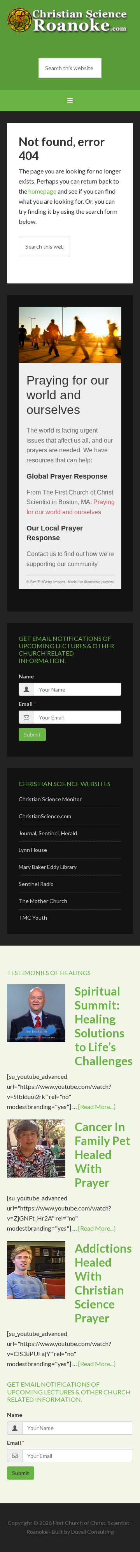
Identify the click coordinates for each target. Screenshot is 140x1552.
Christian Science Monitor (50, 799)
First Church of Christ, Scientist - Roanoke (70, 27)
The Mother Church (43, 901)
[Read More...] (97, 1106)
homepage (42, 191)
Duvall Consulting (92, 1531)
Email (26, 703)
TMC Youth (33, 917)
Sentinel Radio (36, 884)
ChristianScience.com (45, 816)
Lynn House (33, 849)
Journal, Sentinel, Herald (48, 833)
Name (26, 676)
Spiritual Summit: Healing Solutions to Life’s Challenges (104, 1026)
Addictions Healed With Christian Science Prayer (103, 1283)
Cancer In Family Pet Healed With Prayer (102, 1154)
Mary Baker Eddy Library (48, 867)
